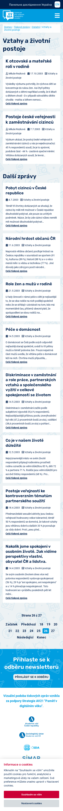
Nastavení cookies (31, 803)
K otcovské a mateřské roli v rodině (29, 64)
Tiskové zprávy (22, 27)
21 (10, 631)
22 (17, 631)
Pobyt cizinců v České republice (26, 190)
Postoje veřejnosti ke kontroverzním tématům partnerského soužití (29, 496)
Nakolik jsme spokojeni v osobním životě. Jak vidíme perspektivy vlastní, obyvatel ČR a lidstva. (31, 554)
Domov (8, 27)
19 (48, 624)
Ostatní (36, 27)
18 (41, 624)
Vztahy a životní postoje (36, 199)
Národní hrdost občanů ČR (30, 238)
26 (46, 631)
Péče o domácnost (23, 329)
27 (53, 631)
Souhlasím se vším (31, 794)
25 (38, 631)
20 (55, 624)
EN (57, 4)
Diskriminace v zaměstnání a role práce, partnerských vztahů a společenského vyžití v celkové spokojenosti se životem (31, 384)
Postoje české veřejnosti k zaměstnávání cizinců (30, 119)
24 (31, 631)
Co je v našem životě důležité (25, 443)
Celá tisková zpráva (16, 103)
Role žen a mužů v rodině (29, 284)
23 (24, 631)
